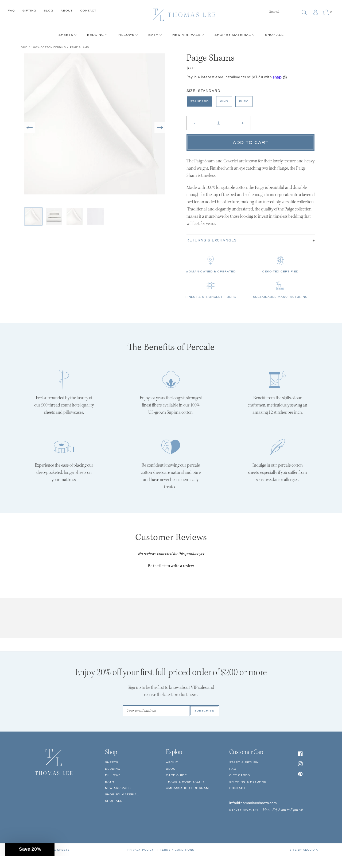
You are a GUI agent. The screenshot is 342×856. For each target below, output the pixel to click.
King (224, 101)
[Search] (305, 12)
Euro (244, 101)
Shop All (113, 801)
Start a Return (244, 762)
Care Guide (176, 775)
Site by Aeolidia (304, 849)
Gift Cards (239, 775)
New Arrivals (118, 788)
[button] (29, 127)
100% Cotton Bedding (49, 47)
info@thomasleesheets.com (253, 803)
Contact (88, 10)
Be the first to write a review (171, 565)
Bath (109, 781)
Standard (199, 101)
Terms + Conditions (177, 849)
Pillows (113, 775)
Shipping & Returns (247, 781)
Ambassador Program (187, 788)
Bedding (112, 769)
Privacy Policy (140, 849)
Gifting (29, 10)
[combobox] (288, 11)
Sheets (111, 762)
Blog (48, 10)
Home (23, 47)
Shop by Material (122, 794)
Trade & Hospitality (185, 781)
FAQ (11, 10)
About (67, 10)
